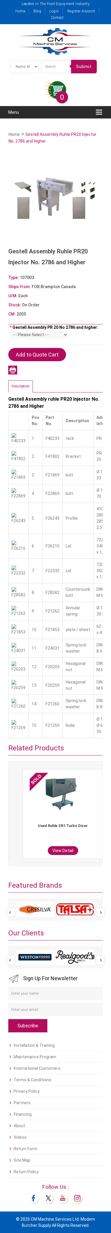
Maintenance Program (35, 1056)
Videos (20, 1137)
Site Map (22, 1160)
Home (20, 11)
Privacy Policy (27, 1091)
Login (54, 11)
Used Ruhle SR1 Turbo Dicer (53, 825)
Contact (57, 18)
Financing (23, 1114)
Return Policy (26, 1171)
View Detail (53, 850)
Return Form (25, 1148)
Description (21, 386)
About (19, 1125)
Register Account (81, 11)
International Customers (37, 1068)
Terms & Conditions (32, 1079)
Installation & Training (34, 1045)
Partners (22, 1102)
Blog (37, 11)
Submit (84, 66)
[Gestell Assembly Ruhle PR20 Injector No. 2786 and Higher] (55, 198)
